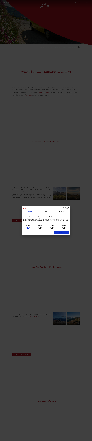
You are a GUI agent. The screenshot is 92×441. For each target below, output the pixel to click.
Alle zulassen (61, 232)
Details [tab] (46, 211)
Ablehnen (30, 232)
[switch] (40, 228)
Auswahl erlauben (46, 232)
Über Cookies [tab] (62, 211)
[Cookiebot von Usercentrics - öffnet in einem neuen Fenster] (64, 208)
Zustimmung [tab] (30, 211)
